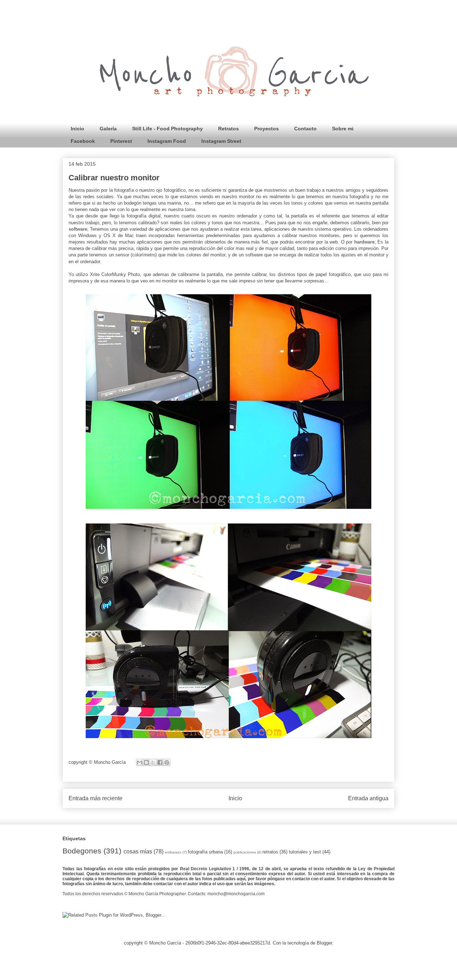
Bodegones (81, 851)
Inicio (77, 128)
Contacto (305, 128)
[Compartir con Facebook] (160, 762)
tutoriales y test (305, 852)
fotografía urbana (205, 852)
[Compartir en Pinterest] (166, 762)
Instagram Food (166, 141)
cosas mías (138, 851)
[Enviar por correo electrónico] (139, 762)
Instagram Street (221, 141)
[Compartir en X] (153, 762)
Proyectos (266, 128)
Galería (108, 128)
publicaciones (244, 852)
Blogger (324, 943)
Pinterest (121, 141)
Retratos (228, 128)
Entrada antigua (368, 798)
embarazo (173, 852)
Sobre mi (342, 128)
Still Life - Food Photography (167, 128)
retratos (270, 852)
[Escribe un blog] (146, 762)
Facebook (83, 141)
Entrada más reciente (95, 798)
